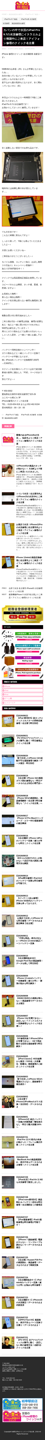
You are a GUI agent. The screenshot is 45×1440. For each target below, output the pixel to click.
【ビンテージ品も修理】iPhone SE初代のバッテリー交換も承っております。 (29, 900)
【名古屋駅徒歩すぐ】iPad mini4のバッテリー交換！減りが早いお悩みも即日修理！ (29, 1282)
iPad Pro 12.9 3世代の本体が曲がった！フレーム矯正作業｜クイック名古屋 (29, 1142)
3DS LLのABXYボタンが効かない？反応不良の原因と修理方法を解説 (29, 860)
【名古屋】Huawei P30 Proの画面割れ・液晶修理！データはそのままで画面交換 (29, 1262)
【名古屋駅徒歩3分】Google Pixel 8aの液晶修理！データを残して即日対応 (29, 960)
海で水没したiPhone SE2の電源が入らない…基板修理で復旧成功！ (29, 1081)
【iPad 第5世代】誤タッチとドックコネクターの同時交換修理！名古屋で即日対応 (29, 720)
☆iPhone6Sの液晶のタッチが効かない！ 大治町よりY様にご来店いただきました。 (29, 469)
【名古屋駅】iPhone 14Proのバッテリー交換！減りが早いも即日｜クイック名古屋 (29, 840)
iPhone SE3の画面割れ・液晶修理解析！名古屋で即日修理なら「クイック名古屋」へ (29, 800)
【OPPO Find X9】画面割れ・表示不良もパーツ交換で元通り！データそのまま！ (29, 1322)
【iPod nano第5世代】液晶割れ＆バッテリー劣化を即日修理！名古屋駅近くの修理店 (29, 1202)
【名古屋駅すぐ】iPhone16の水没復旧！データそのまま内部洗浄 (29, 1302)
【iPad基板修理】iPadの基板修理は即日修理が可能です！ (29, 1222)
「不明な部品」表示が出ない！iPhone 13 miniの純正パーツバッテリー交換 (29, 940)
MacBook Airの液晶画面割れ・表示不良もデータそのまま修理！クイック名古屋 (29, 1162)
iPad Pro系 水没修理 (28, 415)
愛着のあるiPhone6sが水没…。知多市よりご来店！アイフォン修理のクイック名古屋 (29, 439)
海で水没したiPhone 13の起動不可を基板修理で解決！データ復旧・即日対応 (29, 760)
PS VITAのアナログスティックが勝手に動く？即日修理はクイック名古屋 (29, 740)
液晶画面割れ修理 (11, 418)
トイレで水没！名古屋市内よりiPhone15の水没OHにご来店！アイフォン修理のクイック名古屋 (29, 498)
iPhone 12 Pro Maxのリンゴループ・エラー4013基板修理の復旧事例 (29, 820)
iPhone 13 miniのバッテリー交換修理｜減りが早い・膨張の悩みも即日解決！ (29, 980)
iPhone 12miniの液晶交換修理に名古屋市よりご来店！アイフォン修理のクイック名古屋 (29, 561)
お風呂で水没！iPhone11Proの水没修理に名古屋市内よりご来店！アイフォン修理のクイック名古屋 (29, 528)
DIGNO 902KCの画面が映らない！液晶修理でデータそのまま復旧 (29, 1000)
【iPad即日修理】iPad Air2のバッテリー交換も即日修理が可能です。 (29, 880)
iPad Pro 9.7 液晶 (11, 415)
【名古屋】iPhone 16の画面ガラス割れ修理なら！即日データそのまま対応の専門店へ (29, 780)
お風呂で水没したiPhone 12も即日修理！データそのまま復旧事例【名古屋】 (29, 920)
